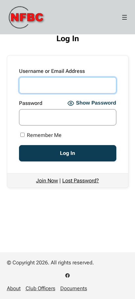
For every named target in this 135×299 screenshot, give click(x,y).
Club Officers (40, 288)
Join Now (47, 180)
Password (30, 103)
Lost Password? (80, 180)
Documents (73, 288)
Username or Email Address (52, 71)
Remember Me (44, 135)
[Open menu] (124, 17)
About (14, 288)
